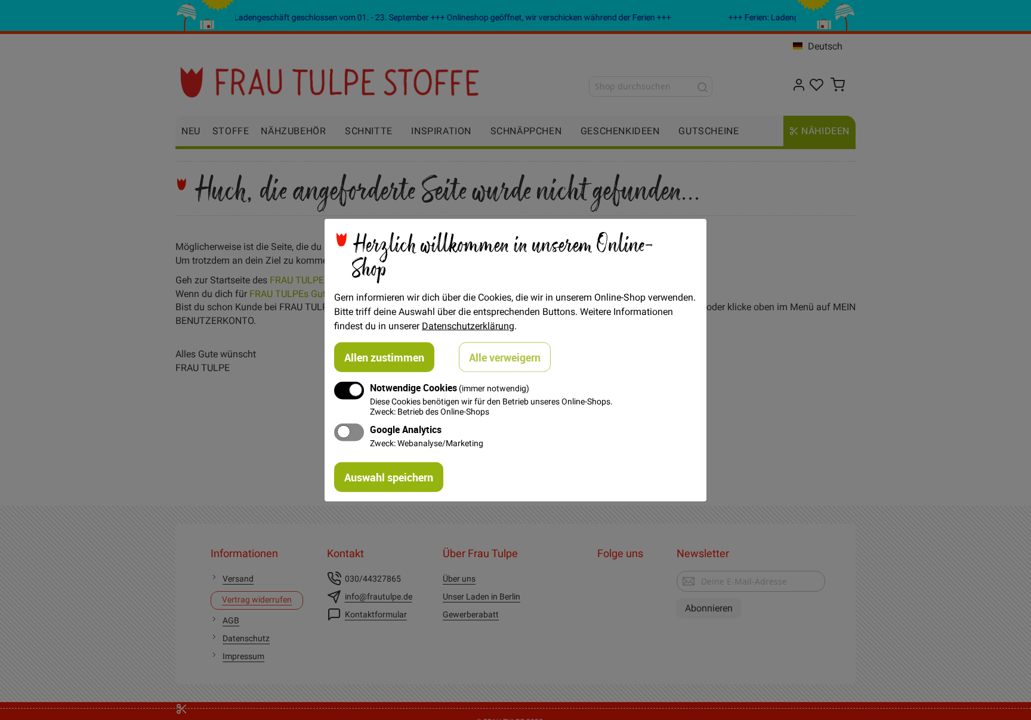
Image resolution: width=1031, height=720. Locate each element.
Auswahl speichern (388, 477)
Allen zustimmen (384, 357)
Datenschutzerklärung (468, 325)
